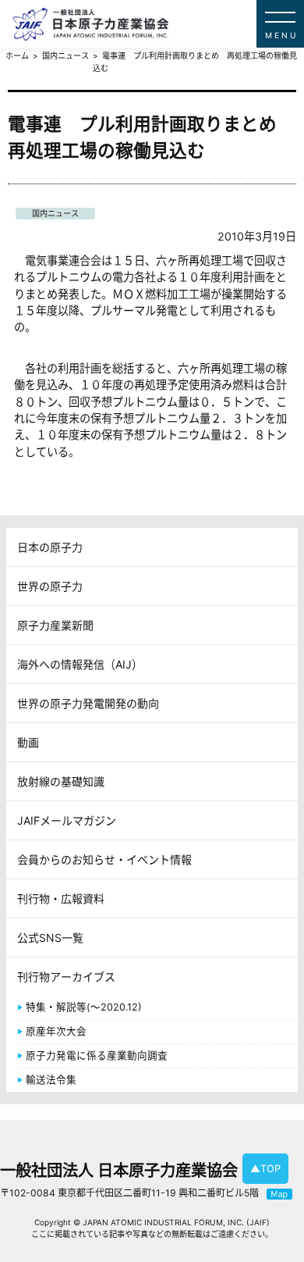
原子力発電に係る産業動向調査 (97, 1055)
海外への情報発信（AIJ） (80, 664)
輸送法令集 (51, 1080)
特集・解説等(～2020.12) (84, 1007)
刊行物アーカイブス (66, 976)
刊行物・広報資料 (60, 898)
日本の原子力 (50, 547)
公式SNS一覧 (50, 937)
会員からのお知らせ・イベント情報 (104, 859)
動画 (28, 742)
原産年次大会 (56, 1031)
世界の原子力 (50, 586)
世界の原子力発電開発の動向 (88, 703)
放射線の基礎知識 (60, 781)
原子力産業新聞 (55, 625)
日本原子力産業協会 (158, 24)
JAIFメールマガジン (66, 820)
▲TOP (265, 1169)
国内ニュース (55, 213)
